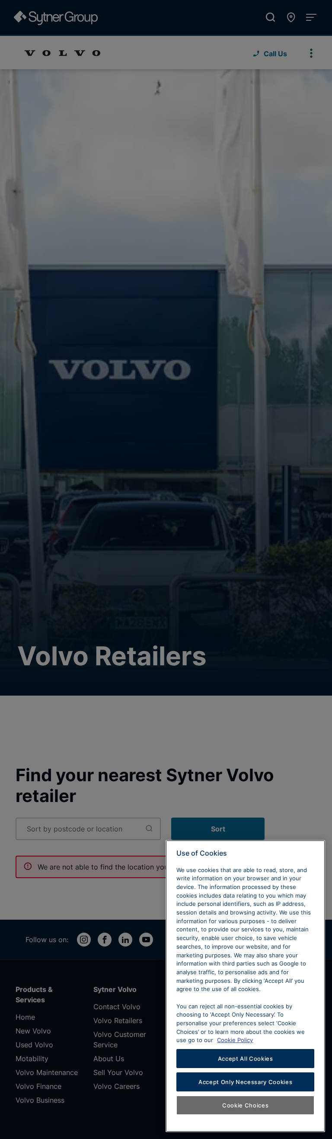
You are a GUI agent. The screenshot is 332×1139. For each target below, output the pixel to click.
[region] (245, 986)
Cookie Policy (235, 1039)
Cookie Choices (245, 1105)
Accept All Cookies (245, 1058)
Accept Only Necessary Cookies (245, 1081)
